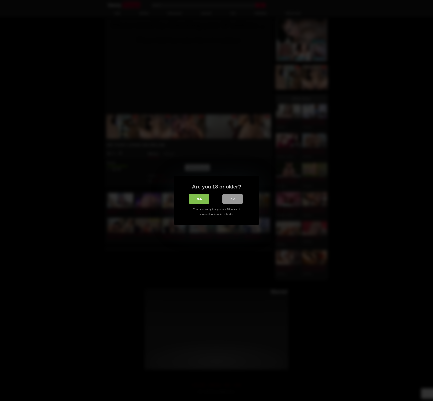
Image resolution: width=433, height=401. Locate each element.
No (233, 198)
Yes (199, 198)
